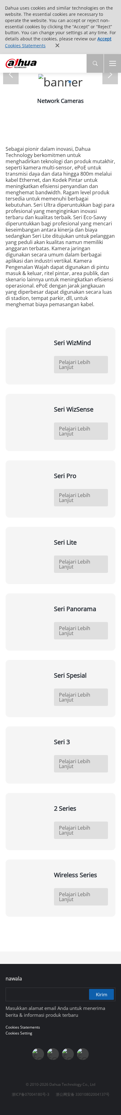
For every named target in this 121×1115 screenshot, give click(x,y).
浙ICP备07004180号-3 (30, 1094)
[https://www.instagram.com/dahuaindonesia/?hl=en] (68, 1054)
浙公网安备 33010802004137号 (83, 1094)
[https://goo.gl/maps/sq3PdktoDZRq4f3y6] (83, 1054)
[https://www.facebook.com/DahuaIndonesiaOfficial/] (38, 1054)
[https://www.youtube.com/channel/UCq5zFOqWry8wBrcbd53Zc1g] (53, 1054)
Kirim (101, 994)
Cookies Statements (25, 45)
